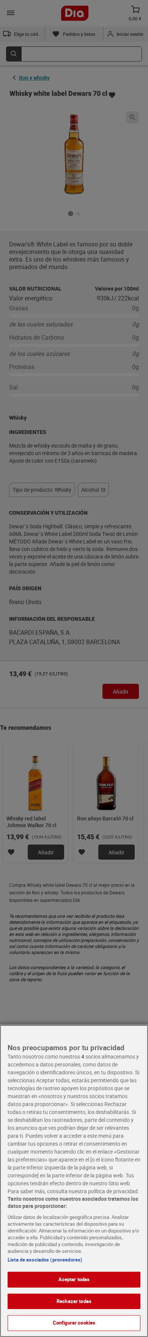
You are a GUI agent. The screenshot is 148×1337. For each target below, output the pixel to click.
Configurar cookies (74, 1322)
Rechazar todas (74, 1301)
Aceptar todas (74, 1279)
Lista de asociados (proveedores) (45, 1259)
